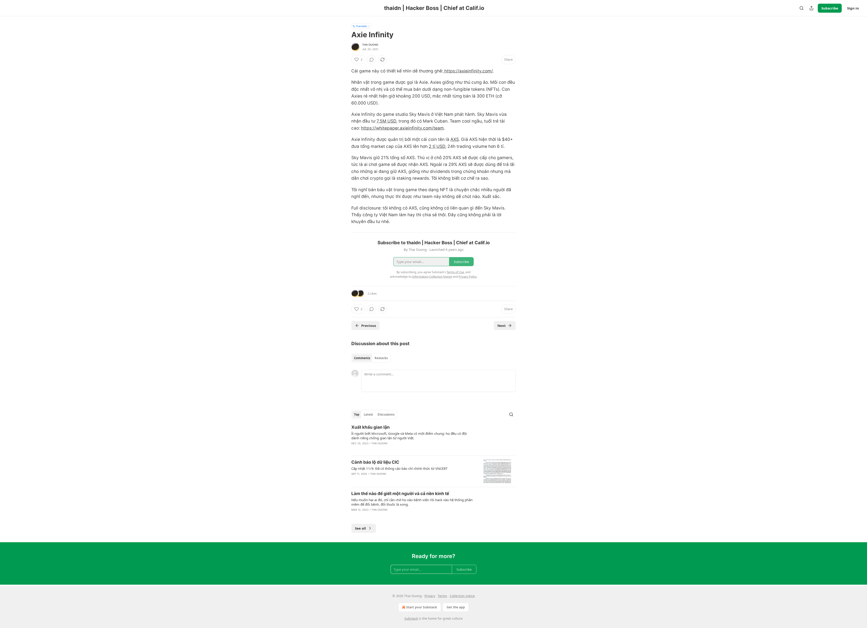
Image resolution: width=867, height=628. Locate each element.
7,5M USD (386, 121)
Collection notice (462, 596)
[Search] (801, 8)
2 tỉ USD (437, 146)
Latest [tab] (368, 414)
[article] (433, 438)
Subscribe (829, 8)
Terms (442, 596)
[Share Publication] (811, 8)
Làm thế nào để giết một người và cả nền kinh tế (400, 493)
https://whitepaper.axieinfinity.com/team (402, 128)
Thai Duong (370, 44)
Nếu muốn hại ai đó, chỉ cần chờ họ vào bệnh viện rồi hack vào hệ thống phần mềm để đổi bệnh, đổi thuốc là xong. (412, 502)
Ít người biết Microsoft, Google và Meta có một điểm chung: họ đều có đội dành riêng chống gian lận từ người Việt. (409, 435)
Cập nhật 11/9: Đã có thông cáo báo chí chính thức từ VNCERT (399, 468)
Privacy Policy (468, 276)
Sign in (853, 8)
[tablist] (370, 358)
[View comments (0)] (371, 59)
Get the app (456, 607)
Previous (368, 325)
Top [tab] (356, 414)
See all (360, 528)
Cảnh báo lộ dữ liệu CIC (375, 462)
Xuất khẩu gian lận (370, 427)
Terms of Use (455, 272)
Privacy (429, 596)
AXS (454, 139)
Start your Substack (421, 607)
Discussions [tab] (386, 414)
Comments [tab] (362, 358)
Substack (411, 618)
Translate (361, 26)
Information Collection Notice (432, 276)
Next (501, 325)
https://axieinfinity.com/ (468, 71)
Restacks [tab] (381, 358)
